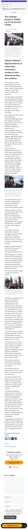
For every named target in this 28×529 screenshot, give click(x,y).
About (3, 6)
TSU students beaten (11, 446)
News (7, 443)
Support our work (14, 462)
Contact (7, 6)
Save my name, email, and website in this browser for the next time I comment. (14, 512)
